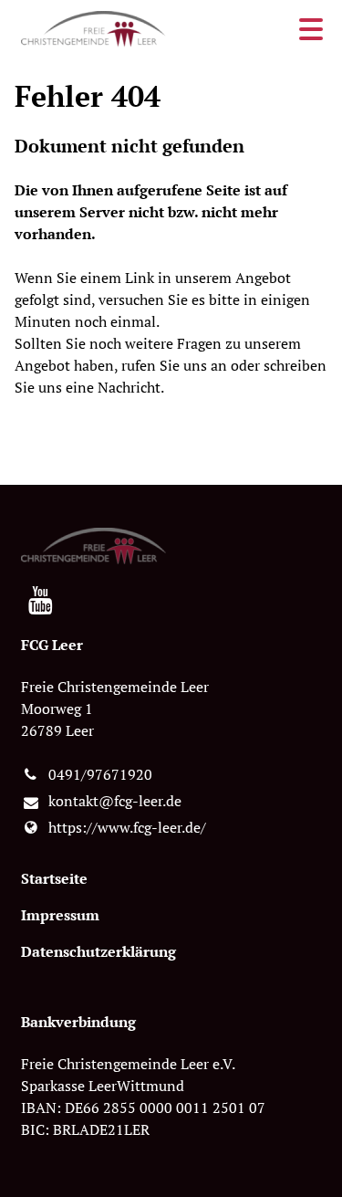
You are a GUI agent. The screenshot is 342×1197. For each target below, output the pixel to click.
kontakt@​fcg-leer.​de (114, 801)
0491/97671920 (100, 774)
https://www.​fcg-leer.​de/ (127, 827)
